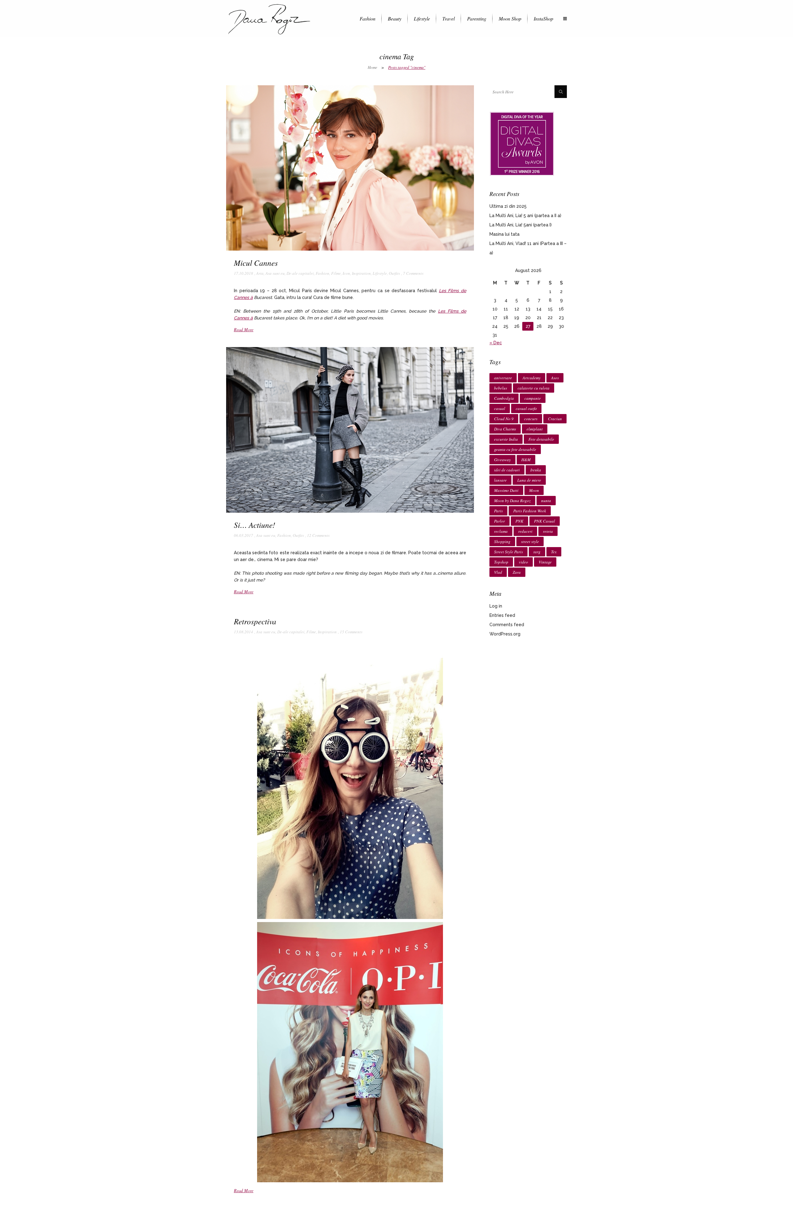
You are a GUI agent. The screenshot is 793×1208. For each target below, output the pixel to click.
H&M (526, 459)
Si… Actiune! (254, 524)
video (523, 562)
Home (372, 67)
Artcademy (532, 378)
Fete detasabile (541, 439)
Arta (260, 273)
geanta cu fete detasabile (515, 449)
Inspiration (361, 273)
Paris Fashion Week (529, 511)
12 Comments (318, 535)
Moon (534, 490)
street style (530, 541)
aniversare (503, 378)
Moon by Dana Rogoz (512, 500)
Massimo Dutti (506, 490)
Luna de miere (529, 480)
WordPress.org (504, 633)
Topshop (501, 562)
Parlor (499, 521)
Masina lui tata (504, 234)
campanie (532, 398)
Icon (346, 273)
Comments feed (506, 624)
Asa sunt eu (275, 273)
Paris (498, 511)
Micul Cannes (256, 262)
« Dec (495, 342)
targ (537, 552)
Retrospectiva (255, 621)
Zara (517, 572)
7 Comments (413, 273)
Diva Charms (505, 429)
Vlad (498, 572)
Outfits (394, 273)
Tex (554, 552)
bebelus (500, 388)
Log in (495, 606)
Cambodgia (504, 398)
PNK (519, 521)
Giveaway (502, 459)
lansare (500, 480)
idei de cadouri (507, 470)
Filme (336, 273)
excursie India (506, 439)
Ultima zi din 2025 (508, 206)
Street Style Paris (508, 552)
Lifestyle (380, 273)
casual (499, 408)
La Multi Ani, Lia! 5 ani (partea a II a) (525, 215)
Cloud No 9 (504, 418)
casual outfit (526, 408)
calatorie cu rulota (534, 388)
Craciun (555, 418)
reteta (548, 531)
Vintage (545, 562)
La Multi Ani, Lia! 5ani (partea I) (520, 224)
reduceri (525, 531)
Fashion (322, 273)
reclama (501, 531)
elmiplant (535, 429)
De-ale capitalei (300, 273)
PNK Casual (544, 521)
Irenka (535, 470)
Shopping (502, 541)
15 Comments (351, 632)
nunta (546, 500)
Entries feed (502, 615)
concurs (530, 418)
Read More (243, 329)
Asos (555, 378)
